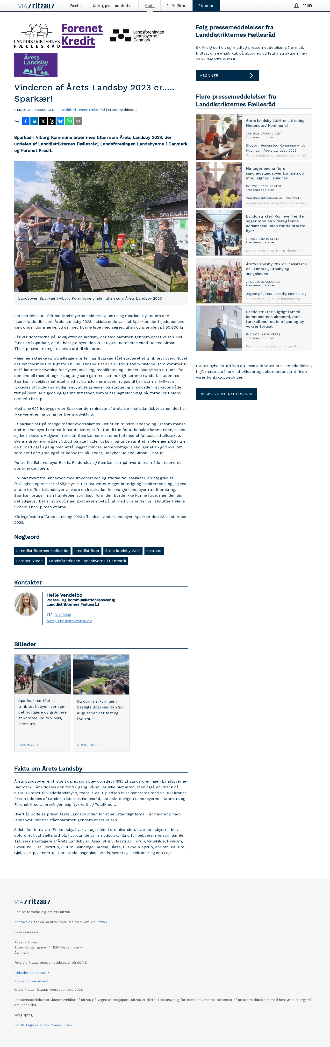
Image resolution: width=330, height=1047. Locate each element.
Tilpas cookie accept (31, 981)
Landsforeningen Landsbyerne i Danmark (87, 561)
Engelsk (32, 1025)
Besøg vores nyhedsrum (226, 393)
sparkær (154, 550)
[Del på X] (43, 121)
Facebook (38, 973)
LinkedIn (21, 973)
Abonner (209, 75)
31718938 (63, 615)
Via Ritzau (99, 922)
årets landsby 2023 (123, 550)
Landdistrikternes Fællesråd (82, 110)
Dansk (19, 1025)
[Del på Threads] (52, 121)
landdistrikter (87, 550)
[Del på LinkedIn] (34, 121)
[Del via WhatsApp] (69, 121)
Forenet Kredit (29, 561)
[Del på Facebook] (25, 121)
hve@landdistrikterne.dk (69, 621)
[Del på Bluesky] (60, 121)
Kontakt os (23, 922)
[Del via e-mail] (78, 121)
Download (28, 745)
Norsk (44, 1025)
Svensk (56, 1025)
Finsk (68, 1025)
